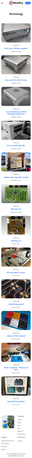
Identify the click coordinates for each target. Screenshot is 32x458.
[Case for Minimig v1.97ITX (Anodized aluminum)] (16, 96)
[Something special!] (16, 288)
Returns (3, 449)
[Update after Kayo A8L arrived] (16, 161)
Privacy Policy (21, 434)
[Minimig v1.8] (16, 193)
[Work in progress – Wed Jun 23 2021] (16, 352)
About (19, 422)
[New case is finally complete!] (16, 32)
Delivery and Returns (7, 441)
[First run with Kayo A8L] (16, 130)
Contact (19, 420)
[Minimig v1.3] (16, 225)
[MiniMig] (16, 3)
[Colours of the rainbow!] (16, 320)
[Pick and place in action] (16, 257)
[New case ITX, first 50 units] (16, 64)
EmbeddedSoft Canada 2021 (18, 454)
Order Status (5, 443)
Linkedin (20, 441)
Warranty (4, 446)
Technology (16, 45)
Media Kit (20, 431)
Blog (18, 425)
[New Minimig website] (16, 386)
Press (19, 428)
